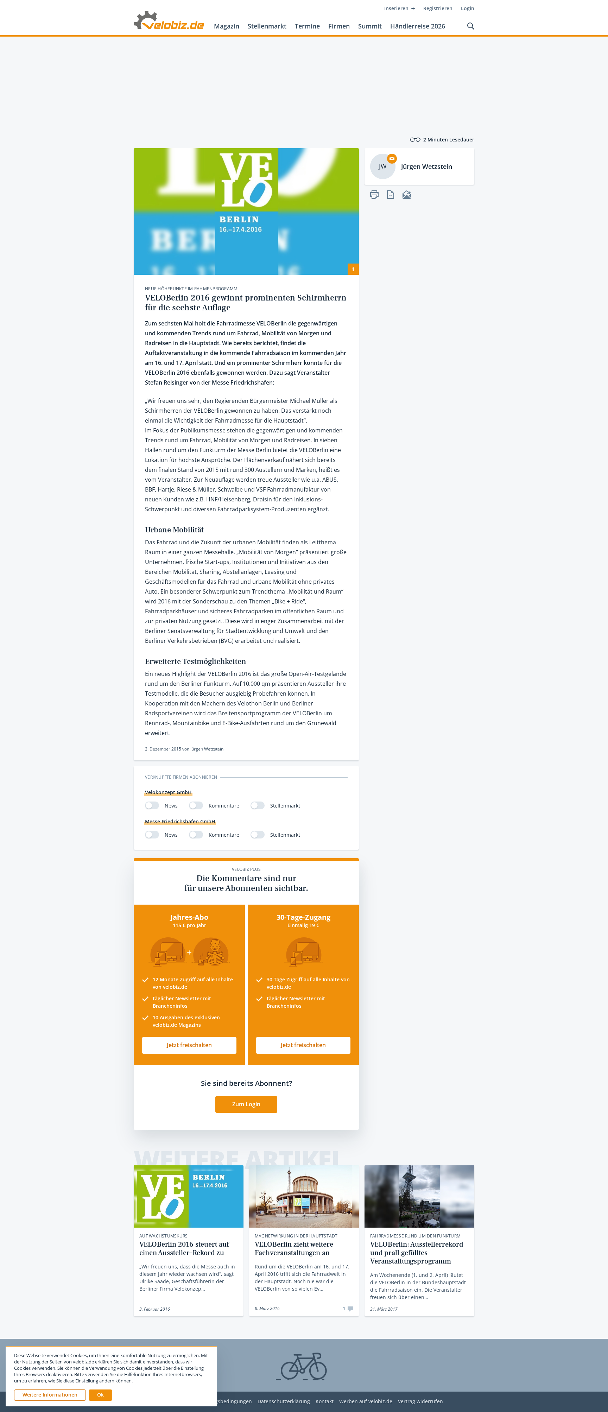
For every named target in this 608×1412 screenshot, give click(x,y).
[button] (100, 1395)
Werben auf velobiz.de (365, 1402)
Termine (307, 26)
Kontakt (325, 1402)
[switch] (152, 805)
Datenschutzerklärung (284, 1402)
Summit (370, 26)
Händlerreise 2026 (417, 26)
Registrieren (437, 8)
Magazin (226, 26)
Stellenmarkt (267, 26)
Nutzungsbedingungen (224, 1402)
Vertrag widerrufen (420, 1402)
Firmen (339, 26)
